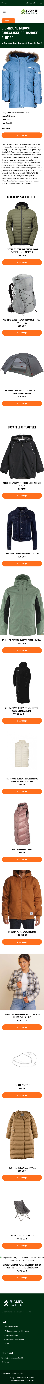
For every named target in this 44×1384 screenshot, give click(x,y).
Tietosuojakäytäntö (17, 1380)
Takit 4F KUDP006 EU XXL (22, 849)
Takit (27, 113)
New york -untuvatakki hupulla (22, 1167)
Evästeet (30, 1377)
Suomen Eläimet (11, 1335)
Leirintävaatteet (17, 113)
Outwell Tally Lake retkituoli (22, 1235)
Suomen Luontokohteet (14, 1339)
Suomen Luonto (11, 1327)
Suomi (5, 3)
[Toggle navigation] (4, 12)
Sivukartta (30, 1380)
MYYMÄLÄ (8, 20)
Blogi (7, 1344)
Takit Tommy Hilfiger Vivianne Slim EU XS (22, 553)
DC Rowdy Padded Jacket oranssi (22, 932)
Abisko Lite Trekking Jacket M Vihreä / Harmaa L (22, 640)
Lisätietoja (22, 135)
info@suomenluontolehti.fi (34, 3)
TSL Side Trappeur (22, 1085)
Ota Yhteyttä (21, 1377)
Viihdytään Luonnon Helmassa (17, 1331)
